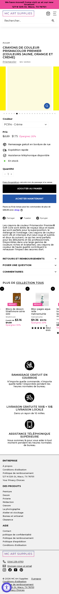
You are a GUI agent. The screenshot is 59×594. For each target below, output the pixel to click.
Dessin (6, 495)
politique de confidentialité (17, 534)
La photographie (11, 509)
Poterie (7, 498)
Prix (5, 132)
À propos (7, 466)
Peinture (7, 491)
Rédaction (8, 502)
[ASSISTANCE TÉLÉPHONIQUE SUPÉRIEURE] (29, 424)
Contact (7, 531)
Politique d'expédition (14, 541)
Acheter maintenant (29, 198)
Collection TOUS (30, 282)
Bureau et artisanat (13, 516)
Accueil (6, 43)
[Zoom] (47, 106)
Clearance (8, 519)
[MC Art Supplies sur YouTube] (15, 570)
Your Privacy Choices (14, 480)
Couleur (8, 119)
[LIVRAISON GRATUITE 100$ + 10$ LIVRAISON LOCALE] (29, 397)
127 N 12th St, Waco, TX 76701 (18, 476)
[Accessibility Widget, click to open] (7, 587)
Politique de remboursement (18, 473)
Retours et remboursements (24, 258)
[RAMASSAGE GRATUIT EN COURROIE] (29, 365)
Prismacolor (9, 61)
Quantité (8, 169)
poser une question (17, 265)
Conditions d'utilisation (14, 469)
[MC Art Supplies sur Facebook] (10, 570)
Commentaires (13, 271)
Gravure (7, 505)
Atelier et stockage (13, 512)
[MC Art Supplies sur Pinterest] (21, 570)
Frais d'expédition (11, 182)
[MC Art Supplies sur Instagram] (4, 570)
